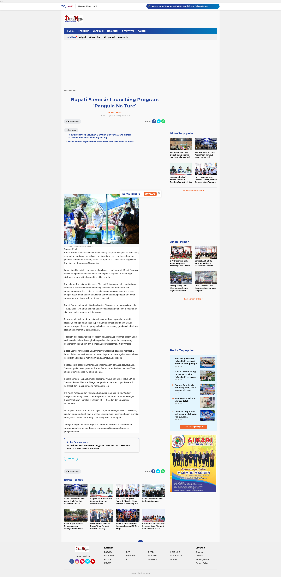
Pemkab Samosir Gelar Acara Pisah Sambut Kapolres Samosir (205, 154)
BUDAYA (108, 552)
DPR (128, 552)
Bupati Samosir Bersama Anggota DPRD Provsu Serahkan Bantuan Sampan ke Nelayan (98, 447)
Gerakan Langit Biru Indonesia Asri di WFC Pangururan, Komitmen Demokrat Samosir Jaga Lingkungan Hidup (186, 414)
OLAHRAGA (153, 556)
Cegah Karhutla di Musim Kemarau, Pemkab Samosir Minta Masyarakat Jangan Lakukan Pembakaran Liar (180, 179)
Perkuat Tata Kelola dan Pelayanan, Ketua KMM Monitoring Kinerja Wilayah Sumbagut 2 (185, 388)
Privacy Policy (202, 563)
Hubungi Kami (202, 559)
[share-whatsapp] (163, 121)
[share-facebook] (154, 121)
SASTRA (173, 559)
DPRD (83, 37)
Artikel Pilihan (179, 242)
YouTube (94, 565)
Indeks (70, 31)
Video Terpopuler (181, 133)
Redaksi (199, 556)
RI (127, 559)
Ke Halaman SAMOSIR (193, 190)
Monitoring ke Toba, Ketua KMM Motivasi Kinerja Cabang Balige (186, 361)
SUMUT (107, 563)
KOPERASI (98, 31)
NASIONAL (113, 31)
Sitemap (199, 552)
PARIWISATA (176, 556)
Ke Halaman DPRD (193, 299)
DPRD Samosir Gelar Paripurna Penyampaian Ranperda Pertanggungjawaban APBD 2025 (205, 288)
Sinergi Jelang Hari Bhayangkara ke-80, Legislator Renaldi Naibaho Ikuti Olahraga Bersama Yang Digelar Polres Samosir (180, 288)
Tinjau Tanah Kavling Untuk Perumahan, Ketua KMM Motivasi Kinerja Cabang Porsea (184, 6)
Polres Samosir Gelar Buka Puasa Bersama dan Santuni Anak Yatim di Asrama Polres (180, 155)
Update (151, 194)
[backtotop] (140, 542)
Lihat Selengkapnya (193, 427)
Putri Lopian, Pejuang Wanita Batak (185, 399)
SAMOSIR (124, 37)
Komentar (74, 121)
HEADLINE (83, 31)
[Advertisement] (140, 63)
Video (73, 37)
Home (70, 6)
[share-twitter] (159, 121)
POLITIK (142, 31)
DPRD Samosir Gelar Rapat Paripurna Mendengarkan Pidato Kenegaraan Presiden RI (180, 263)
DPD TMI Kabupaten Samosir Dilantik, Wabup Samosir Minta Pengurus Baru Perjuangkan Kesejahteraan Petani (206, 179)
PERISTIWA (128, 31)
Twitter (88, 565)
